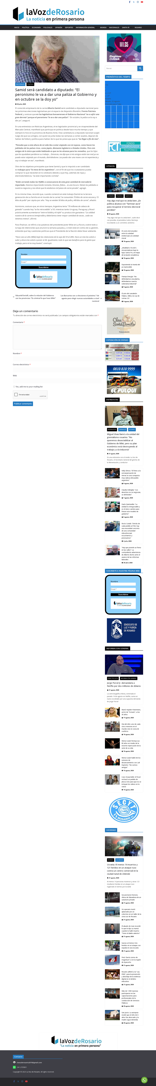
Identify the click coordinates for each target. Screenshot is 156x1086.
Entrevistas (112, 430)
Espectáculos (113, 678)
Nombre (24, 254)
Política (25, 27)
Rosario (138, 27)
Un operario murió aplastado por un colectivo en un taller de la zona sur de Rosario (131, 913)
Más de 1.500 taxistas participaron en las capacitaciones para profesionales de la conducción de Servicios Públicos (130, 997)
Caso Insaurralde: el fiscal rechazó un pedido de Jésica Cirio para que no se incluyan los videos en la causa (131, 782)
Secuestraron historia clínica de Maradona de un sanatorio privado (131, 897)
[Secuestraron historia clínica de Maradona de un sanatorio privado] (112, 898)
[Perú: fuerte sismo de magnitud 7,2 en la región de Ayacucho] (112, 961)
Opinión (58, 27)
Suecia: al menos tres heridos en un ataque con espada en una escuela (131, 945)
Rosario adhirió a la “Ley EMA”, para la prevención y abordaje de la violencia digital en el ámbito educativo (131, 976)
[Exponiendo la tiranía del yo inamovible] (112, 267)
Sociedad (119, 860)
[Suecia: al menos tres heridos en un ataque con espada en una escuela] (112, 946)
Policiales (47, 27)
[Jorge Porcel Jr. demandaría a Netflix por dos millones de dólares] (124, 665)
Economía (36, 27)
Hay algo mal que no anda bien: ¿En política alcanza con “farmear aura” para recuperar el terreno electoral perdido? (124, 205)
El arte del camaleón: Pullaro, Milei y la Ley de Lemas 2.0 (130, 295)
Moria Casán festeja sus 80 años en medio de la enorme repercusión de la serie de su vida (131, 744)
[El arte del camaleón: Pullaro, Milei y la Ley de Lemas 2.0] (112, 297)
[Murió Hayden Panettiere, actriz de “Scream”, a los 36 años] (112, 713)
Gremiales (122, 430)
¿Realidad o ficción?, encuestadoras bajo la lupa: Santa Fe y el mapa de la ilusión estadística (131, 251)
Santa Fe (125, 27)
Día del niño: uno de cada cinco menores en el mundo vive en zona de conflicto (131, 727)
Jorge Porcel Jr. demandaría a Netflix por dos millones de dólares (124, 684)
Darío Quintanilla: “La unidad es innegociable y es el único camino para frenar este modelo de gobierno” (131, 509)
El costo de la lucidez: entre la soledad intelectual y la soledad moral (130, 234)
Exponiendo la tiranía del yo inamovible (131, 265)
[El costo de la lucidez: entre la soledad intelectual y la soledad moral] (112, 236)
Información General (85, 27)
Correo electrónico (22, 364)
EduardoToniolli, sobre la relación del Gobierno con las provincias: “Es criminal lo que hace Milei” (36, 296)
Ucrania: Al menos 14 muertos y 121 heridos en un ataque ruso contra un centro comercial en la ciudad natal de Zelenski (122, 869)
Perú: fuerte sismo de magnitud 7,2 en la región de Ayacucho (131, 959)
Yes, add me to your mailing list (29, 386)
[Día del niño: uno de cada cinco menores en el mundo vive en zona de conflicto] (112, 729)
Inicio (16, 27)
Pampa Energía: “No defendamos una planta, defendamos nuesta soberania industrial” (131, 280)
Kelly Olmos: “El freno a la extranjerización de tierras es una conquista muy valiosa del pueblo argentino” (131, 475)
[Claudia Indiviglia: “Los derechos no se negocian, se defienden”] (112, 493)
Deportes (69, 27)
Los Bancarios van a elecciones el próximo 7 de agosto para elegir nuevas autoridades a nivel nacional (80, 298)
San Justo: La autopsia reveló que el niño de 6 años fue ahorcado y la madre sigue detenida (130, 1016)
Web (15, 375)
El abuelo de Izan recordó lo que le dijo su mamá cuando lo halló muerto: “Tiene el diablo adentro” (131, 929)
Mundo (103, 27)
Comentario (19, 322)
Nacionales (114, 27)
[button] (96, 27)
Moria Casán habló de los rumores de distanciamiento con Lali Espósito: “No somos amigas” (131, 762)
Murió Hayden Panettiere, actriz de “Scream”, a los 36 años (131, 712)
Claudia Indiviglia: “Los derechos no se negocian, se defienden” (131, 492)
